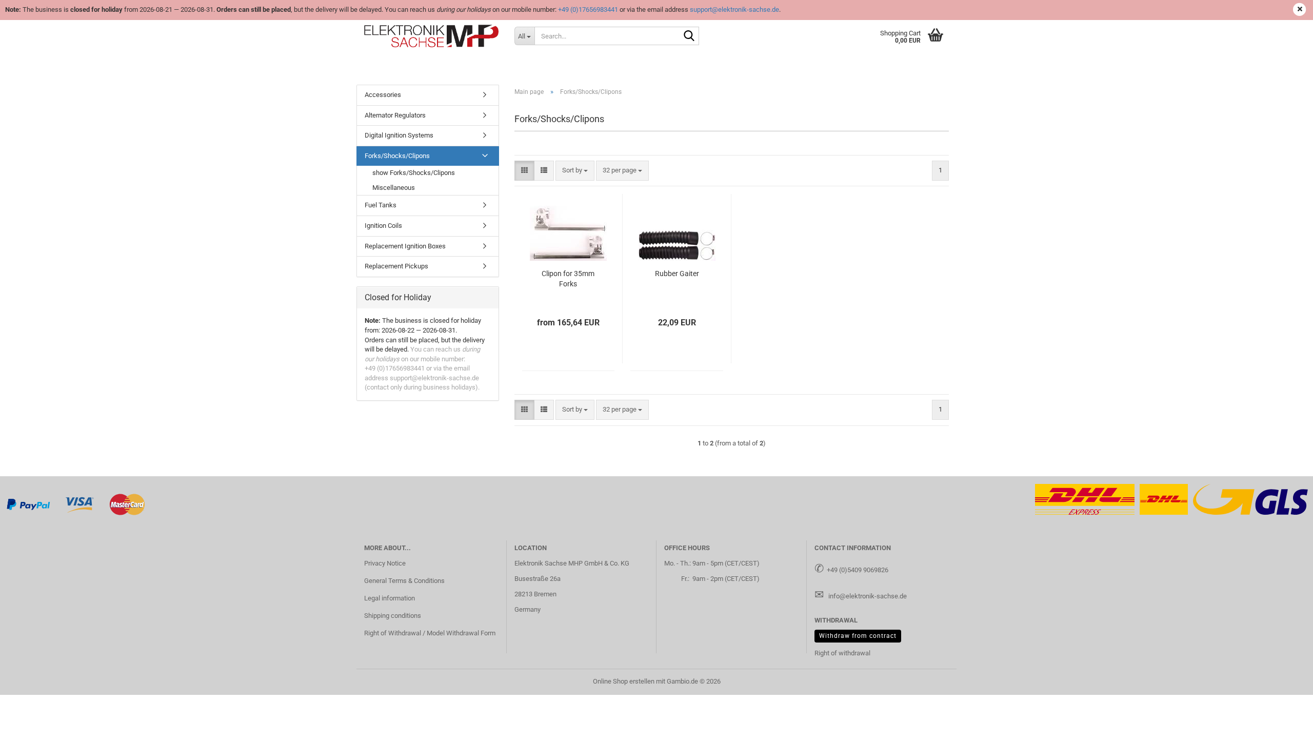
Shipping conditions (392, 615)
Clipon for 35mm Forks (568, 278)
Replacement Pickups (396, 266)
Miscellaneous (393, 187)
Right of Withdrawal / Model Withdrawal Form (429, 633)
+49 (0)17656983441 (588, 9)
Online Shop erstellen (623, 681)
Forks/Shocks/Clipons (397, 156)
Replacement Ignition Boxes (405, 246)
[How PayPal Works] (28, 504)
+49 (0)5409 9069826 (857, 570)
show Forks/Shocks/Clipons (413, 173)
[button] (524, 171)
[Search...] (689, 36)
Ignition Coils (383, 225)
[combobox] (574, 171)
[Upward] (1284, 723)
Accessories (383, 95)
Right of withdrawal (842, 653)
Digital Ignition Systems (399, 135)
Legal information (389, 598)
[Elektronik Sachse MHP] (431, 35)
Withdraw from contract (858, 635)
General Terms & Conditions (404, 581)
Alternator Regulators (395, 115)
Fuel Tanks (380, 205)
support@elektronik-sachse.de (734, 9)
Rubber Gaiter (677, 273)
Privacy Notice (385, 563)
